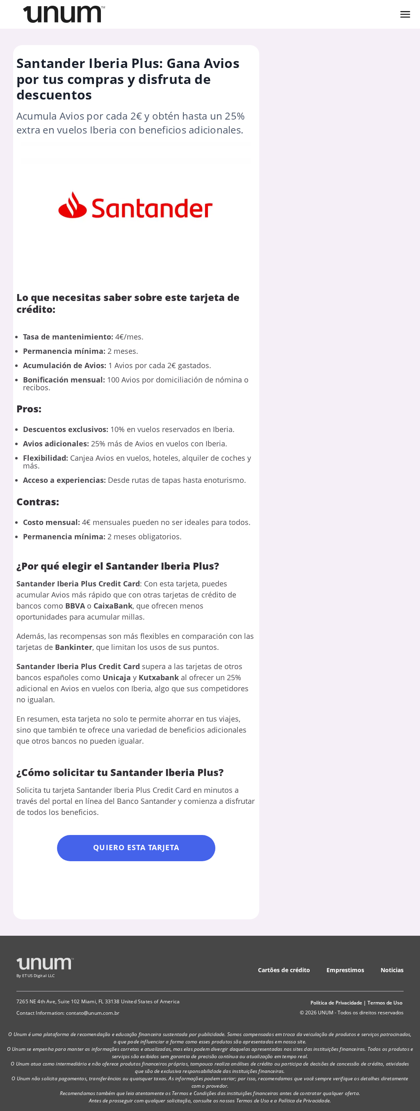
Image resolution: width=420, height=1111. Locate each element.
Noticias (392, 970)
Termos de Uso (385, 1002)
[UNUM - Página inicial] (64, 14)
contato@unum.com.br (92, 1012)
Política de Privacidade (336, 1002)
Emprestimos (345, 970)
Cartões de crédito (284, 970)
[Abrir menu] (405, 14)
